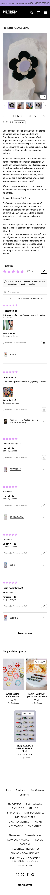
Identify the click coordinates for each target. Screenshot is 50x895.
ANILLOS (33, 808)
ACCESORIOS (22, 27)
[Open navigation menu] (45, 12)
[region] (25, 3)
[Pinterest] (33, 875)
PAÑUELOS (18, 808)
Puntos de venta (33, 835)
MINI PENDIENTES (34, 812)
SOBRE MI (25, 844)
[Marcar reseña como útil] (44, 343)
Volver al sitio (25, 865)
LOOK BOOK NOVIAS (18, 839)
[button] (32, 271)
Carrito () (25, 794)
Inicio (8, 790)
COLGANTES (34, 826)
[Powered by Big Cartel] (25, 885)
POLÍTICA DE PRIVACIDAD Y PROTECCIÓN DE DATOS (25, 859)
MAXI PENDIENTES (19, 821)
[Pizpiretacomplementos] (10, 12)
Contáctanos (37, 790)
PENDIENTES (13, 812)
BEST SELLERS (34, 803)
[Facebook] (28, 875)
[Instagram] (17, 875)
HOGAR (38, 821)
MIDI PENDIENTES (25, 817)
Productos (8, 27)
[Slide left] (5, 105)
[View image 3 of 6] (29, 105)
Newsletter (14, 835)
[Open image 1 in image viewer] (25, 66)
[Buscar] (31, 12)
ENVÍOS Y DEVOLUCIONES (25, 853)
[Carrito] (38, 12)
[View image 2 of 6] (20, 105)
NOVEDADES (15, 803)
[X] (23, 875)
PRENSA (38, 839)
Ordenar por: (23, 299)
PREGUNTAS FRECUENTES (25, 848)
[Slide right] (45, 105)
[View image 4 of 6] (38, 105)
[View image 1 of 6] (11, 105)
